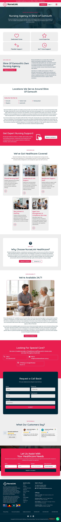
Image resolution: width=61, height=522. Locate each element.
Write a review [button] (12, 437)
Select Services (47, 463)
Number (33, 463)
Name (7, 386)
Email (7, 393)
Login (49, 4)
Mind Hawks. (47, 519)
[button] (57, 434)
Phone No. (33, 386)
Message (8, 399)
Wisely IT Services (35, 519)
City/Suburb (34, 393)
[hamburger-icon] (56, 4)
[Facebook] (28, 516)
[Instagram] (30, 516)
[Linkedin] (33, 516)
